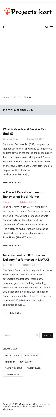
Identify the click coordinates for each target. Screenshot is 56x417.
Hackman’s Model (32, 356)
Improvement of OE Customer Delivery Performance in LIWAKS (26, 257)
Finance (7, 202)
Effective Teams (12, 356)
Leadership (10, 362)
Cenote (14, 406)
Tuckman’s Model (13, 374)
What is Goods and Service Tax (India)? (24, 131)
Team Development (13, 368)
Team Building (26, 362)
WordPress (8, 409)
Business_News (10, 139)
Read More (15, 182)
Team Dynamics (33, 368)
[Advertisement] (28, 63)
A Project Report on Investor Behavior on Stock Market (23, 194)
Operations (8, 265)
